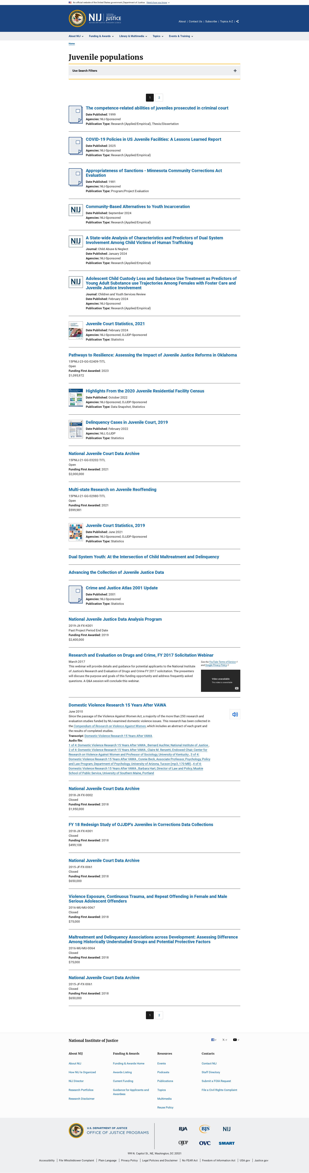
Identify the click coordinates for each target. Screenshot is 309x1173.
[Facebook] (215, 1042)
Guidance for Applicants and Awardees (131, 1092)
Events (161, 1063)
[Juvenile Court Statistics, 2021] (76, 331)
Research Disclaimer (81, 1098)
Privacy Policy (129, 1160)
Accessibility (47, 1160)
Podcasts (163, 1072)
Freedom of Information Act (218, 1160)
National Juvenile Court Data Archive (104, 453)
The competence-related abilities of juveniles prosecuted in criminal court (157, 108)
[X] (226, 1042)
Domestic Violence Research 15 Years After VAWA (117, 705)
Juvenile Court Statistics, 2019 (115, 525)
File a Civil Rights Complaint (219, 1089)
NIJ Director (76, 1081)
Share (240, 24)
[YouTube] (237, 1042)
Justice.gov (261, 1160)
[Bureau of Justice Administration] (183, 1131)
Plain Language (108, 1160)
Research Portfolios (81, 1089)
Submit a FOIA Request (216, 1081)
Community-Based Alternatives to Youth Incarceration (138, 206)
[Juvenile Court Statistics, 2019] (76, 532)
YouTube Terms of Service (222, 661)
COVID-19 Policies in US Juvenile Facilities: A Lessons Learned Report (153, 139)
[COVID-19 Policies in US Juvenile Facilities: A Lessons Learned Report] (76, 154)
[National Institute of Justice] (226, 1132)
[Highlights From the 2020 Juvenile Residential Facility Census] (76, 398)
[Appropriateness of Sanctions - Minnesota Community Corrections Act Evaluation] (76, 185)
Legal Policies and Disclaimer (160, 1160)
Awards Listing (122, 1072)
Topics (161, 1089)
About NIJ (75, 1063)
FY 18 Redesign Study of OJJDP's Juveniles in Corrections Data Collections (141, 824)
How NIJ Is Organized (82, 1072)
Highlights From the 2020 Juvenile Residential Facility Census (145, 391)
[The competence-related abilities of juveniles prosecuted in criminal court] (76, 122)
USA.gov (245, 1160)
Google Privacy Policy (216, 665)
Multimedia (164, 1098)
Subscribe (211, 21)
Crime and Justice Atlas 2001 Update (122, 587)
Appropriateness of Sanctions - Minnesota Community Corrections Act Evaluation (154, 173)
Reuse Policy (165, 1107)
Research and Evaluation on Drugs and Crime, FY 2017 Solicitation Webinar (141, 655)
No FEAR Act (190, 1160)
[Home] (105, 18)
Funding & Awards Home (128, 1063)
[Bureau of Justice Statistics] (205, 1134)
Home (72, 43)
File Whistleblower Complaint (76, 1160)
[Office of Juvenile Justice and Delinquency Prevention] (183, 1146)
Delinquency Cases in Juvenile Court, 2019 (127, 422)
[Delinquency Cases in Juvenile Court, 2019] (76, 430)
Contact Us (195, 21)
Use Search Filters (84, 70)
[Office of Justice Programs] (77, 18)
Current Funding (123, 1081)
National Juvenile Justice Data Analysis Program (115, 619)
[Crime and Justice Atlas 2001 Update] (76, 602)
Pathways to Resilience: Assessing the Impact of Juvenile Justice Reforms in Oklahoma (153, 355)
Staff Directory (211, 1072)
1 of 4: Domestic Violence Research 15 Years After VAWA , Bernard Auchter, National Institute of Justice (139, 745)
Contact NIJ (209, 1063)
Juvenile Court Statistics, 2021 (115, 323)
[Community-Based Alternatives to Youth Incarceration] (76, 210)
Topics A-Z (226, 21)
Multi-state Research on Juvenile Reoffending (112, 489)
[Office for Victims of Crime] (205, 1145)
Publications (165, 1081)
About (182, 21)
